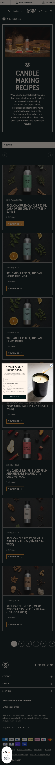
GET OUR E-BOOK (14, 397)
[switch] (6, 758)
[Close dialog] (51, 365)
